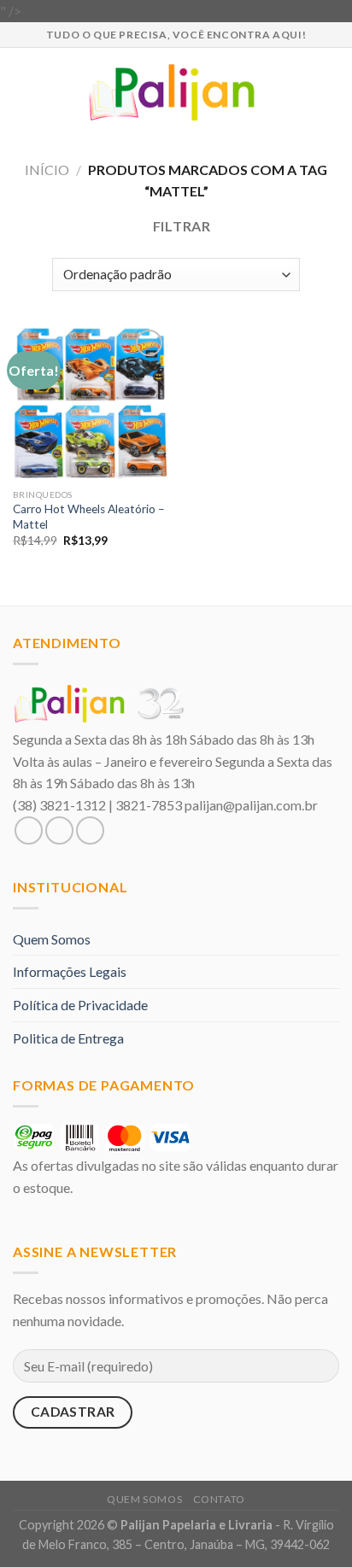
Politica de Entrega (68, 1038)
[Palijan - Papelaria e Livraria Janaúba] (176, 92)
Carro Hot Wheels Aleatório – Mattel (89, 516)
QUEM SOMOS (144, 1499)
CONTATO (219, 1499)
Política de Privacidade (80, 1005)
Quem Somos (52, 939)
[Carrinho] (330, 92)
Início (47, 169)
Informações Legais (69, 971)
